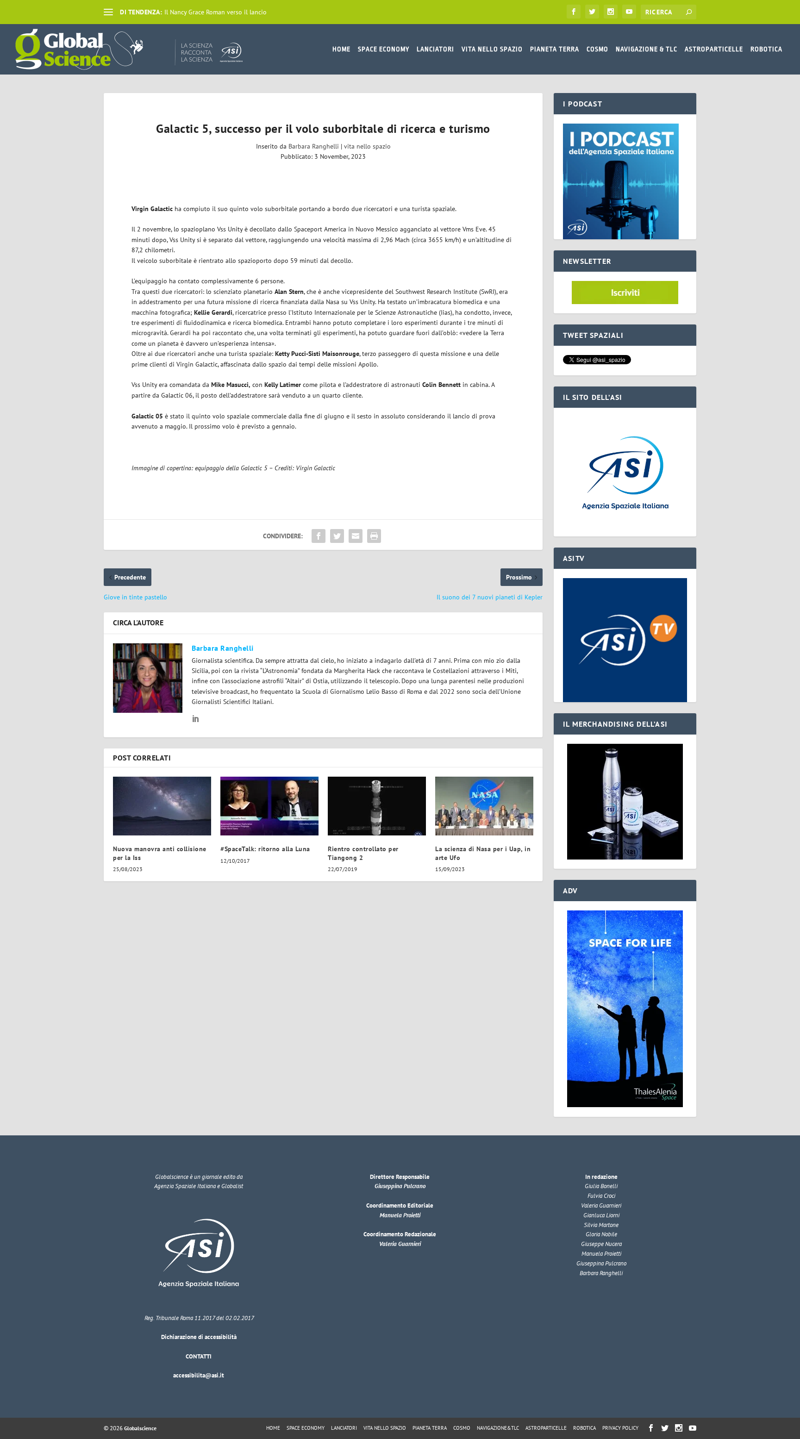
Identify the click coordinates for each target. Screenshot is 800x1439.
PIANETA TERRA (554, 49)
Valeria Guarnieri (400, 1244)
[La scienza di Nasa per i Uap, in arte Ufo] (484, 806)
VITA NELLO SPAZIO (492, 49)
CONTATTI (199, 1356)
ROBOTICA (766, 49)
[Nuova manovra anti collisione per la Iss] (162, 806)
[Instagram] (611, 12)
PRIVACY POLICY (620, 1428)
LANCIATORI (435, 49)
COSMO (597, 49)
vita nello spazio (367, 146)
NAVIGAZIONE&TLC (498, 1428)
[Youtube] (629, 12)
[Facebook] (574, 12)
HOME (341, 49)
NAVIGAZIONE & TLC (646, 49)
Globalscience (140, 1428)
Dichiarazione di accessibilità (199, 1337)
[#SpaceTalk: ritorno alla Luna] (269, 806)
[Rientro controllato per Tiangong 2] (377, 806)
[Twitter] (592, 12)
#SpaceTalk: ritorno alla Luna (265, 849)
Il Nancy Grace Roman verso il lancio (215, 12)
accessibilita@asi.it (198, 1375)
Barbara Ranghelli (313, 146)
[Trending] (108, 12)
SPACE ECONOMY (383, 49)
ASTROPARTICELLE (714, 49)
